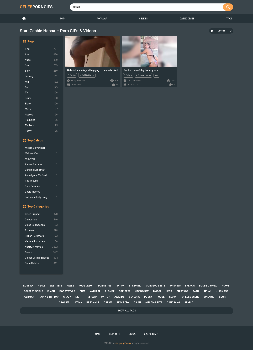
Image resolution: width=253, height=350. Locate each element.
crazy (67, 296)
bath (196, 291)
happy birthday (49, 296)
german (29, 296)
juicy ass (222, 291)
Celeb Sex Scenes (41, 225)
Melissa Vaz (41, 153)
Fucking (41, 76)
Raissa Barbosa (41, 164)
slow (172, 296)
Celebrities (41, 219)
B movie (41, 230)
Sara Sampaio (41, 186)
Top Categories (38, 206)
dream (108, 302)
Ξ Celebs (72, 75)
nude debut (86, 285)
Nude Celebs (41, 263)
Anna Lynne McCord (41, 175)
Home (24, 18)
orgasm (64, 302)
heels (70, 285)
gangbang (173, 302)
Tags (229, 18)
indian (207, 291)
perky (41, 285)
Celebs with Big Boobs (41, 257)
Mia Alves (41, 158)
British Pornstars (41, 236)
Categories (187, 18)
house (160, 296)
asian (137, 302)
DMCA (132, 334)
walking (209, 296)
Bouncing (41, 120)
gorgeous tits (155, 285)
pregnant (92, 302)
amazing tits (153, 302)
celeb (36, 6)
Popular (102, 18)
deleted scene (33, 291)
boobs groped (208, 285)
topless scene (189, 296)
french (190, 285)
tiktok (119, 285)
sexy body (123, 302)
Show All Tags (126, 310)
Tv (41, 92)
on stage (182, 291)
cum (82, 291)
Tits (41, 48)
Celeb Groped (41, 214)
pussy (148, 296)
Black (41, 103)
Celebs (143, 18)
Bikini (41, 98)
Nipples (41, 114)
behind (189, 302)
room (225, 285)
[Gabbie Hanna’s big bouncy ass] (149, 51)
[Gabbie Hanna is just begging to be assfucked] (92, 51)
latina (77, 302)
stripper (124, 291)
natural (95, 291)
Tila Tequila (41, 180)
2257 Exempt (152, 334)
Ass (41, 54)
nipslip (92, 296)
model (157, 291)
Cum (41, 87)
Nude (41, 60)
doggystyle (67, 291)
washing (175, 285)
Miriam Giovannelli (41, 147)
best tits (56, 285)
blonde (109, 291)
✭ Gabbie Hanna (86, 75)
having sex (142, 291)
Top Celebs (35, 140)
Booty (41, 131)
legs (169, 291)
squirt (223, 296)
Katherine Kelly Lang (41, 197)
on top (105, 296)
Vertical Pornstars (41, 241)
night (79, 296)
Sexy (41, 70)
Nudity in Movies (41, 247)
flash (51, 291)
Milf (41, 81)
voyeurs (134, 296)
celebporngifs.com (122, 343)
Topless (41, 125)
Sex (41, 65)
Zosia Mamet (41, 191)
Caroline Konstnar (41, 169)
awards (119, 296)
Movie (41, 109)
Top (62, 18)
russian (28, 285)
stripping (135, 285)
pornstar (104, 285)
